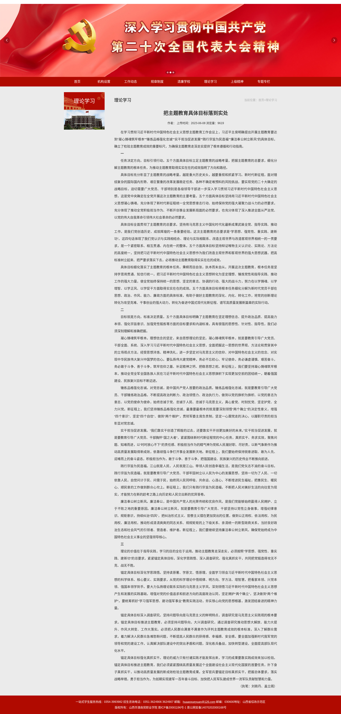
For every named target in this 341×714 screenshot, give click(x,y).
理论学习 (210, 81)
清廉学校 (183, 81)
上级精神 (237, 81)
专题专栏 (263, 81)
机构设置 (104, 81)
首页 (77, 81)
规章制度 (157, 81)
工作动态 (130, 81)
